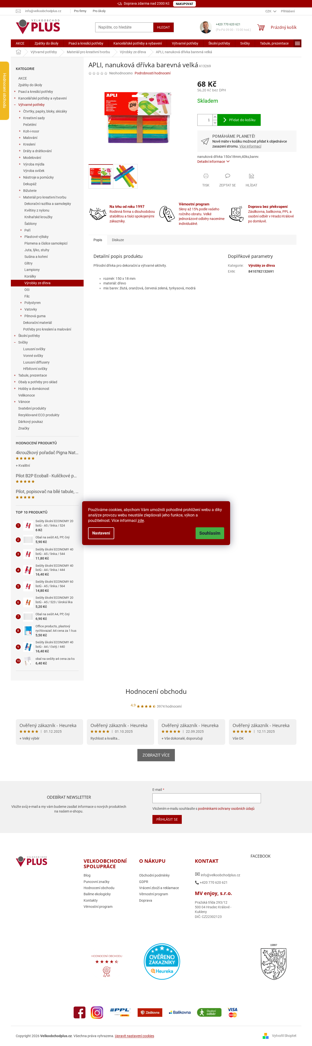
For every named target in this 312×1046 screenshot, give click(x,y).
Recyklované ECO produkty (38, 415)
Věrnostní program (98, 907)
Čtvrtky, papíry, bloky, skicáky (45, 111)
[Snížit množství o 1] (214, 123)
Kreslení (29, 144)
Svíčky (23, 342)
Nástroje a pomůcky (38, 177)
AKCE (22, 78)
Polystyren (32, 303)
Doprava (145, 900)
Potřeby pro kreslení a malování (47, 329)
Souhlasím (209, 533)
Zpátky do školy (30, 85)
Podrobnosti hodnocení (152, 73)
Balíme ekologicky (97, 894)
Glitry (28, 263)
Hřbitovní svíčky (35, 369)
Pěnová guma (35, 316)
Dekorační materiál (37, 323)
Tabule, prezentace (32, 375)
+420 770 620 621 (228, 24)
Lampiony (32, 270)
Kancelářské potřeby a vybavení (42, 98)
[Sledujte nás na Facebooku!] (79, 1012)
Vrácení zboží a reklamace (159, 888)
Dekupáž (30, 184)
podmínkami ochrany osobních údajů (226, 809)
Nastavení (101, 533)
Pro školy (99, 11)
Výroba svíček (33, 171)
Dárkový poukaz (30, 422)
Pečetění (29, 125)
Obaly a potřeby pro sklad (37, 382)
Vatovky (30, 309)
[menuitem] (20, 43)
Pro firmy (80, 11)
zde (141, 520)
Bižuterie (30, 191)
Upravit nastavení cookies (134, 1036)
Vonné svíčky (33, 356)
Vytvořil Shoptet (284, 1036)
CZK (268, 11)
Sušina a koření (36, 257)
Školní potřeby (29, 336)
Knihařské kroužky (38, 217)
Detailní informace (211, 162)
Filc (27, 296)
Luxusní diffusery (36, 362)
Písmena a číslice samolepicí (45, 243)
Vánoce (24, 402)
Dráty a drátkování (37, 151)
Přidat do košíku (242, 119)
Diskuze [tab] (118, 240)
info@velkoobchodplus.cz (217, 874)
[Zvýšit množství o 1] (214, 117)
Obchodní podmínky (154, 875)
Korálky (30, 276)
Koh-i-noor (31, 131)
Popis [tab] (97, 240)
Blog (87, 875)
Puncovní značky (97, 882)
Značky (23, 428)
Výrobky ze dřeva (37, 283)
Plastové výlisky (36, 237)
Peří (27, 230)
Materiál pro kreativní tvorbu (44, 197)
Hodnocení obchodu (156, 691)
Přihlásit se (167, 819)
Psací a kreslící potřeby (35, 92)
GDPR (143, 882)
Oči (26, 290)
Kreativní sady (34, 118)
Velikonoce (26, 395)
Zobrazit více (156, 755)
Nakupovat (184, 4)
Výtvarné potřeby (31, 105)
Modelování (32, 158)
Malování (30, 138)
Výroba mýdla (33, 164)
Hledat (163, 27)
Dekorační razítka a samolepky (47, 204)
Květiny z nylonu (36, 210)
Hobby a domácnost (33, 389)
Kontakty (91, 900)
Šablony (30, 224)
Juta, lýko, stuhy (36, 250)
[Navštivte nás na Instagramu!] (97, 1012)
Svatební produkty (32, 408)
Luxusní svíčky (34, 349)
